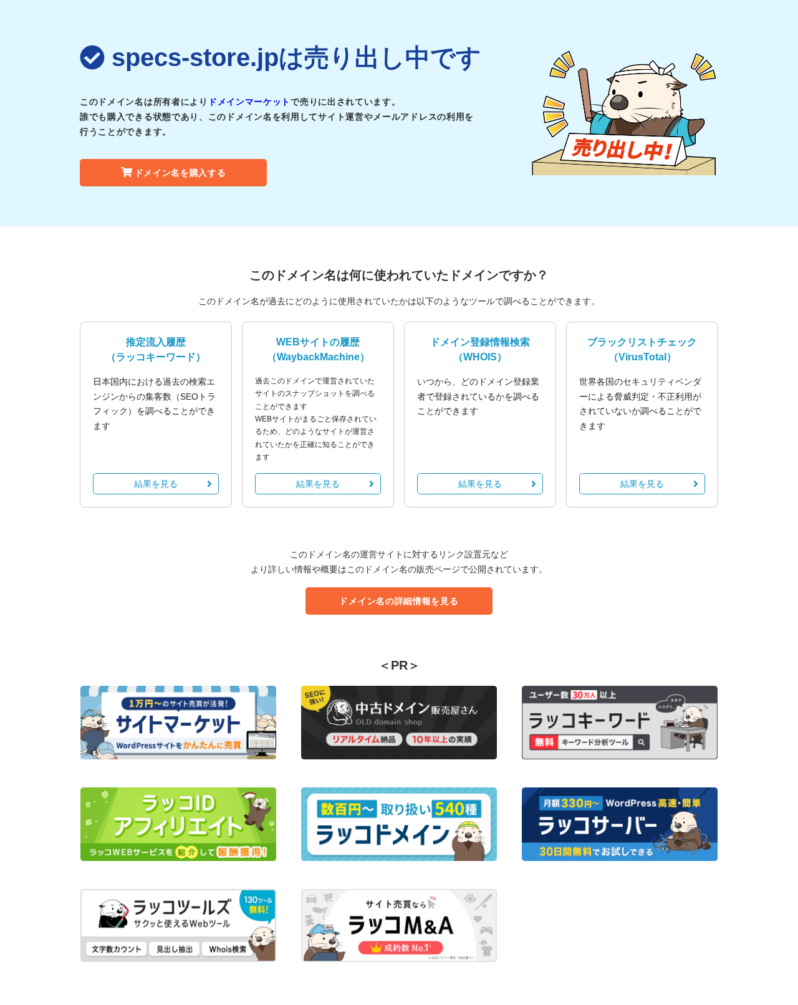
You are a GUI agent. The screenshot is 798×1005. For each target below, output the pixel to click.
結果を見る (156, 484)
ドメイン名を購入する (180, 173)
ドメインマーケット (249, 102)
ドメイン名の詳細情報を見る (398, 601)
